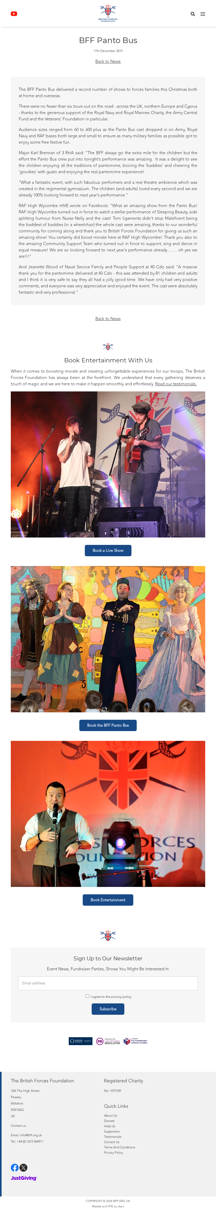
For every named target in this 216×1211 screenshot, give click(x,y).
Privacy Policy (113, 1152)
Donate (109, 1121)
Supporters (112, 1131)
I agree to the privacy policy (110, 996)
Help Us (109, 1126)
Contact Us (111, 1142)
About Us (110, 1115)
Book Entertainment (108, 900)
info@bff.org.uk (31, 1135)
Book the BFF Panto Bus (108, 725)
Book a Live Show (108, 551)
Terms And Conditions (119, 1147)
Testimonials (112, 1136)
